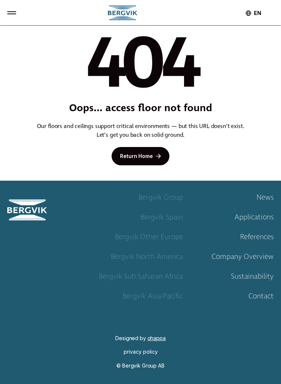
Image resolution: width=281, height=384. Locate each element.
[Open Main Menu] (11, 13)
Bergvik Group (160, 199)
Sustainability (252, 278)
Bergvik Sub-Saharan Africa (141, 278)
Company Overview (242, 258)
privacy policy (141, 351)
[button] (11, 13)
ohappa (156, 338)
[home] (123, 13)
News (265, 199)
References (257, 238)
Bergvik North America (147, 258)
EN (257, 13)
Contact (261, 297)
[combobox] (257, 13)
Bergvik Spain (161, 218)
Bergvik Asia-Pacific (153, 297)
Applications (254, 218)
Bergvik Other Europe (149, 238)
